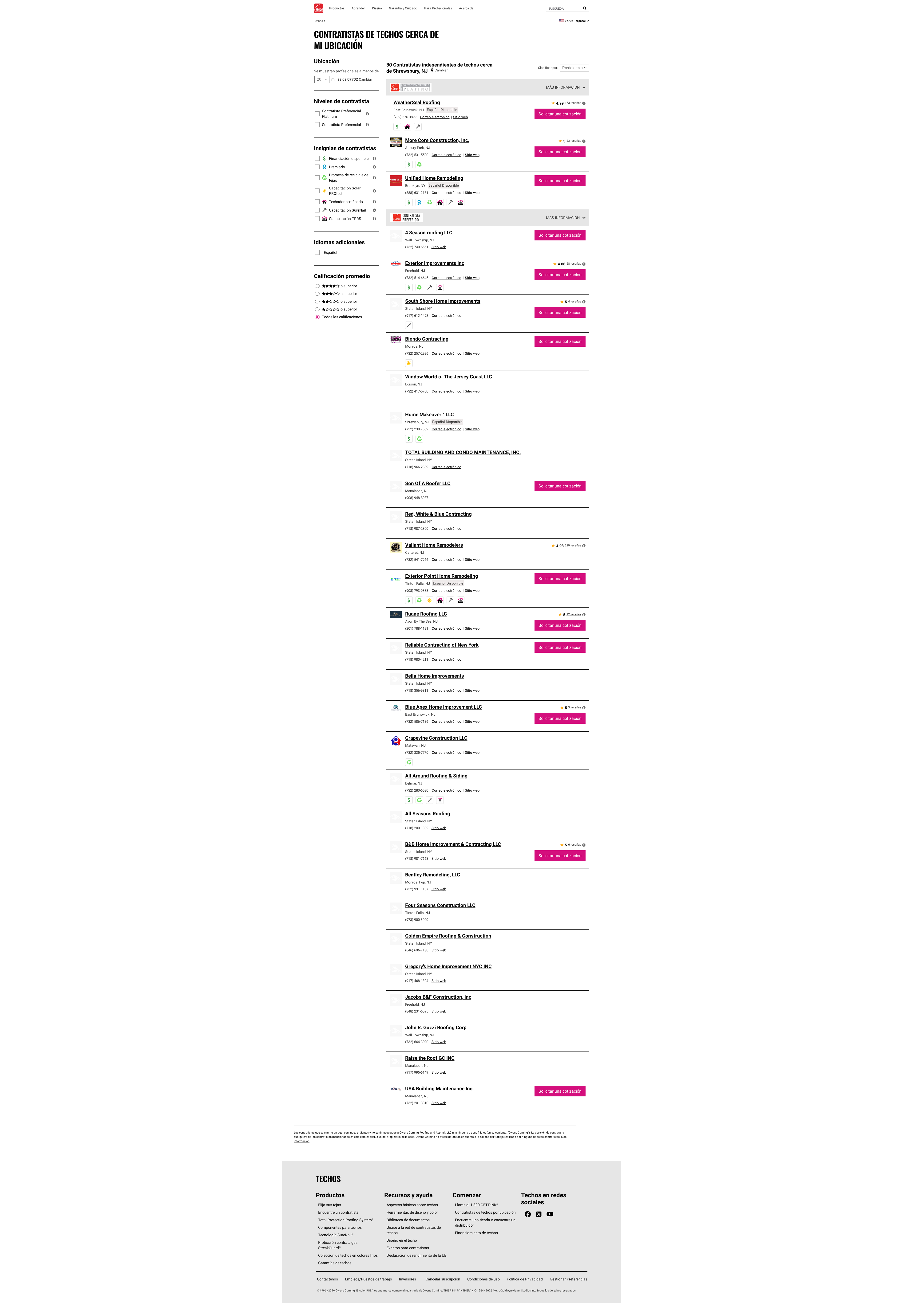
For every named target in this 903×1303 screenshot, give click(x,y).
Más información (563, 87)
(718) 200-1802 (416, 828)
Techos (318, 21)
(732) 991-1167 (416, 889)
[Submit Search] (585, 8)
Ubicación (326, 61)
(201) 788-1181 (416, 628)
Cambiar (365, 79)
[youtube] (550, 1214)
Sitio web (460, 117)
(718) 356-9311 (416, 690)
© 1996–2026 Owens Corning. (336, 1290)
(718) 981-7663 (416, 858)
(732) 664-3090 (416, 1042)
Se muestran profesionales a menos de (346, 71)
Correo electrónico (435, 117)
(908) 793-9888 (416, 590)
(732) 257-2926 (416, 353)
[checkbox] (317, 317)
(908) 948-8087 (416, 497)
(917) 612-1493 (416, 315)
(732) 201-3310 (416, 1103)
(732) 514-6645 (416, 277)
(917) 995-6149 (416, 1072)
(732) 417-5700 (416, 391)
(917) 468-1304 (416, 980)
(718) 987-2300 (416, 528)
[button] (367, 114)
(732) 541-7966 (416, 559)
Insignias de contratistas (345, 148)
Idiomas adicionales (339, 242)
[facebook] (527, 1214)
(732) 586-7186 (416, 721)
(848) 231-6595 (416, 1011)
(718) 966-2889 (416, 467)
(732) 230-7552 (416, 429)
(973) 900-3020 (416, 919)
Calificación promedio (342, 275)
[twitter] (538, 1214)
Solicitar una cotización (560, 114)
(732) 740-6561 (416, 247)
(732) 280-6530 (416, 790)
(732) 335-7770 (416, 752)
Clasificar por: (548, 68)
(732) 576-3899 (404, 117)
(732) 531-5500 (416, 155)
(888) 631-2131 (416, 192)
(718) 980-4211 (416, 659)
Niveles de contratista (341, 101)
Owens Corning (318, 8)
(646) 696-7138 (416, 950)
